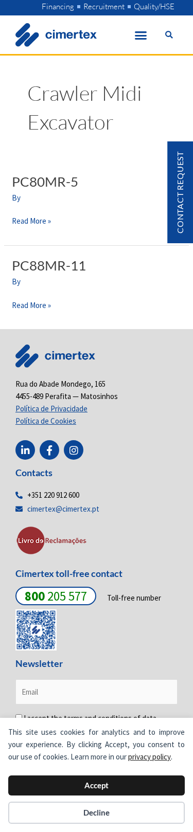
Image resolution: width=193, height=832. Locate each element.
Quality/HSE (154, 6)
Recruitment (104, 6)
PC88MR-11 (49, 265)
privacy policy (149, 757)
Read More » (31, 220)
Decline (96, 812)
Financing (58, 6)
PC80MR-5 (45, 181)
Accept (96, 785)
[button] (141, 35)
